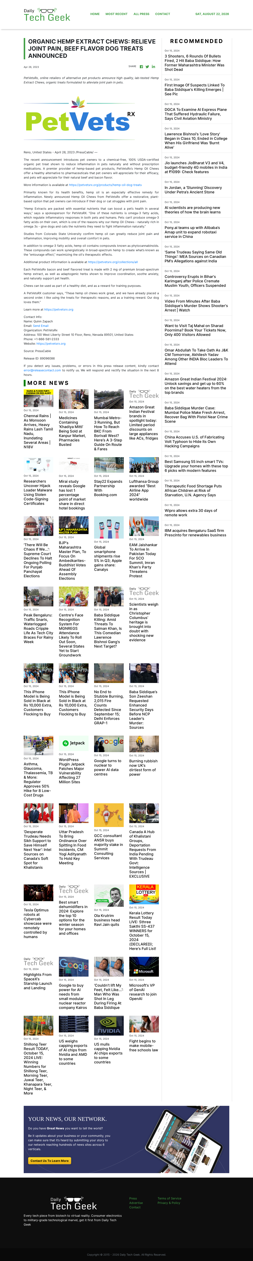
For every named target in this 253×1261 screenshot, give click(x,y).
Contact (135, 1207)
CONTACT (162, 14)
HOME (95, 14)
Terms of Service (169, 1198)
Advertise (136, 1203)
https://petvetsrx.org (58, 309)
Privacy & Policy (169, 1203)
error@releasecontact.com (42, 370)
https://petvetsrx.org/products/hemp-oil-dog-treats (105, 185)
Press (133, 1198)
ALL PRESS (141, 14)
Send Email (41, 326)
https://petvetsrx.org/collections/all (113, 262)
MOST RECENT (117, 14)
